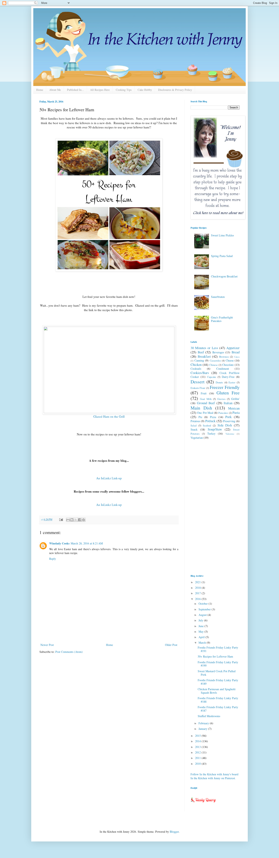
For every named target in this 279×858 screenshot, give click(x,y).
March (203, 642)
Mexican (234, 408)
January (203, 729)
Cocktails (196, 369)
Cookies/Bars (200, 372)
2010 (198, 764)
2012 (198, 752)
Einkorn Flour (198, 388)
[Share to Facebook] (80, 520)
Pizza (213, 417)
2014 (198, 741)
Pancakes (223, 413)
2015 (198, 736)
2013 (198, 747)
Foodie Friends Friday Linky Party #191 (218, 649)
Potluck (210, 420)
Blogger (174, 832)
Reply (52, 559)
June (201, 626)
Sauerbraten (218, 297)
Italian (228, 403)
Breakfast (204, 356)
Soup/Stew (215, 429)
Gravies (221, 399)
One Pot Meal (205, 413)
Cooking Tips (124, 90)
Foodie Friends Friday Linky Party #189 (218, 682)
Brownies (224, 356)
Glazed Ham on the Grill (109, 416)
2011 (198, 758)
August (203, 615)
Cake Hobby (145, 90)
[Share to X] (76, 520)
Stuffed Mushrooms (209, 716)
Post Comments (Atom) (69, 652)
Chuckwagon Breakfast (224, 276)
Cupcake (211, 377)
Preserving (229, 421)
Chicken (196, 364)
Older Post (171, 645)
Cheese (230, 360)
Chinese (213, 365)
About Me (55, 90)
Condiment (222, 369)
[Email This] (68, 520)
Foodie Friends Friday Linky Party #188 (218, 699)
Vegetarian (197, 438)
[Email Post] (61, 519)
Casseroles (215, 360)
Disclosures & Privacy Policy (175, 90)
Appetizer (233, 347)
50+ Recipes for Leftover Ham (215, 656)
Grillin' (235, 399)
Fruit (203, 393)
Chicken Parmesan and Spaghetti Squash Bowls (216, 690)
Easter (232, 382)
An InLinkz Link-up (109, 478)
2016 (198, 599)
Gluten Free (228, 392)
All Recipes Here (100, 90)
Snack (194, 429)
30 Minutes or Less (204, 347)
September (205, 609)
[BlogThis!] (72, 520)
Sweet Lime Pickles (222, 235)
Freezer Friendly (225, 387)
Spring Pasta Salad (222, 256)
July (201, 620)
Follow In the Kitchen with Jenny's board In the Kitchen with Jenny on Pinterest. (214, 776)
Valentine (229, 433)
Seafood (207, 425)
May (201, 631)
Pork (228, 416)
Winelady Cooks (59, 543)
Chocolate (228, 365)
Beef (201, 352)
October (204, 603)
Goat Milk (206, 399)
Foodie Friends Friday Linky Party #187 (218, 708)
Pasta (236, 412)
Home (39, 90)
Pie (200, 417)
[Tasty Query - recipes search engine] (203, 803)
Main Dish (201, 408)
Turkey (211, 433)
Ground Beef (206, 403)
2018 (198, 588)
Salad (193, 425)
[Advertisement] (109, 631)
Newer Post (47, 645)
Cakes (237, 356)
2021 (198, 582)
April (202, 637)
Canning (199, 360)
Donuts (219, 382)
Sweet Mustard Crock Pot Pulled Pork (216, 673)
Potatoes (195, 421)
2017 (198, 593)
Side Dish (225, 425)
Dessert (197, 381)
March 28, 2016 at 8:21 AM (87, 543)
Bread (236, 352)
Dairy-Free (228, 377)
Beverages (218, 352)
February (204, 723)
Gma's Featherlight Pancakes (222, 319)
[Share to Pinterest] (83, 520)
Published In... (75, 90)
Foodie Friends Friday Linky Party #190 (218, 664)
